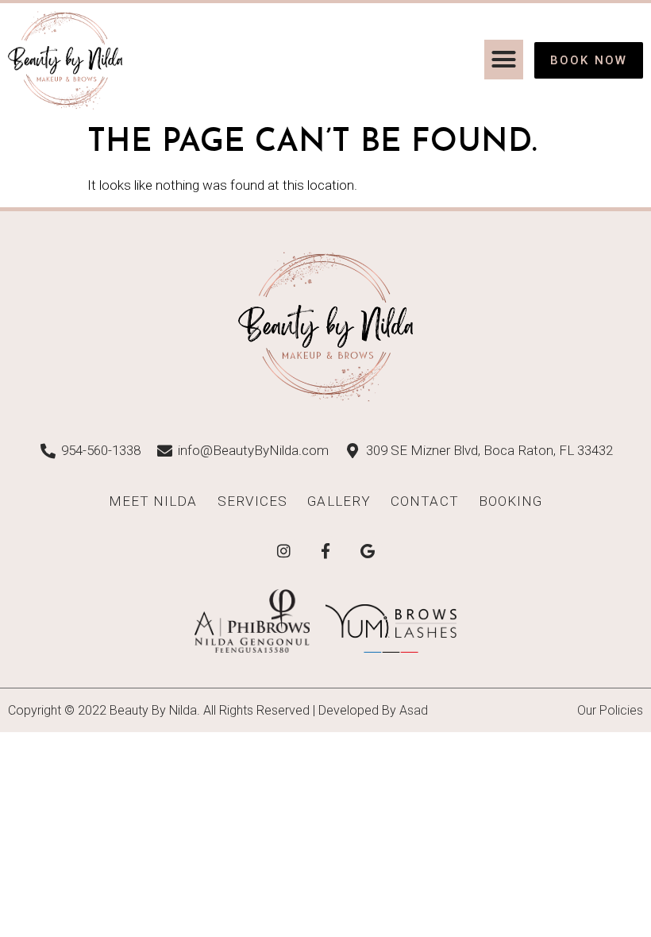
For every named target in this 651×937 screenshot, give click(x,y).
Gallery (339, 501)
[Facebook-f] (325, 550)
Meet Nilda (153, 501)
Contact (425, 501)
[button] (504, 59)
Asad (413, 710)
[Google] (367, 550)
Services (253, 501)
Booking (511, 501)
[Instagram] (283, 550)
